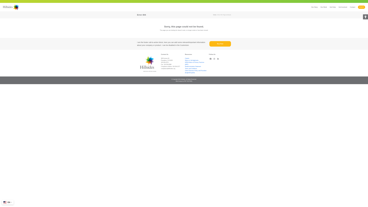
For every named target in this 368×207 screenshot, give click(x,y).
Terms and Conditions (191, 68)
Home (214, 15)
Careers (187, 58)
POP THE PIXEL (188, 81)
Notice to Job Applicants (191, 60)
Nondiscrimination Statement (193, 66)
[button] (365, 16)
